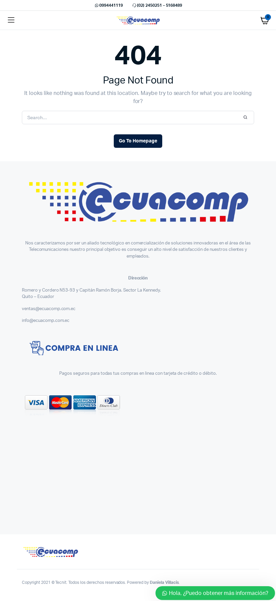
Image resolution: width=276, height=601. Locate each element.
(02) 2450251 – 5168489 (159, 5)
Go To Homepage (138, 141)
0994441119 (111, 5)
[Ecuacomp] (138, 20)
